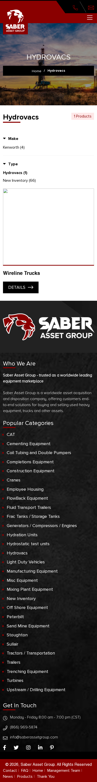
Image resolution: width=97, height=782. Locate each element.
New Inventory (21, 598)
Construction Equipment (30, 471)
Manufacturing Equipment (32, 571)
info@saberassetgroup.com (34, 737)
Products (25, 776)
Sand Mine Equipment (28, 626)
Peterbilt (15, 616)
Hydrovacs (17, 553)
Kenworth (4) (14, 147)
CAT (11, 434)
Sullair (12, 644)
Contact (10, 770)
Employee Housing (25, 489)
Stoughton (17, 635)
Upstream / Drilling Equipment (36, 689)
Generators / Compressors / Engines (42, 525)
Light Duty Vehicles (26, 562)
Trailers (13, 662)
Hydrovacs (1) (15, 172)
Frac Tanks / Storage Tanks (33, 516)
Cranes (13, 480)
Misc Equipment (22, 580)
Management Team (63, 770)
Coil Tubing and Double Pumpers (39, 452)
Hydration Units (22, 535)
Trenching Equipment (27, 671)
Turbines (15, 680)
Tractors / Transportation (31, 653)
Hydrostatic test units (28, 543)
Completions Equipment (30, 462)
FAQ (24, 770)
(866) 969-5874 (23, 727)
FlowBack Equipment (27, 498)
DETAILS (16, 287)
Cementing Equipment (28, 443)
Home (38, 770)
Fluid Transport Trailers (29, 507)
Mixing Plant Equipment (30, 589)
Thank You (45, 776)
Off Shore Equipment (27, 607)
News (8, 776)
